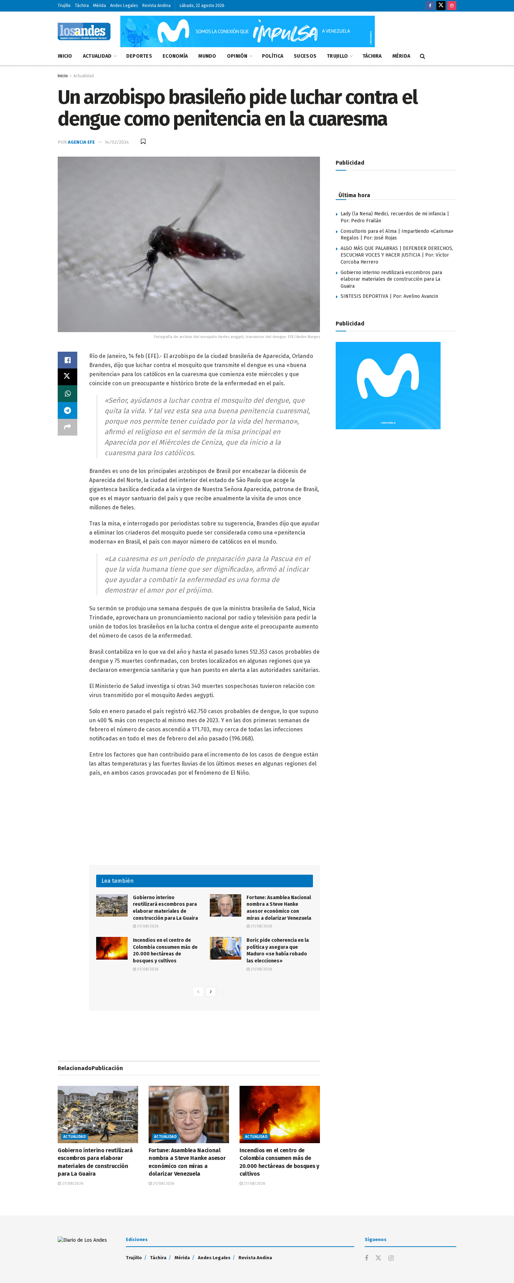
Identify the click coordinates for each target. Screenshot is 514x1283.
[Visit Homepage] (84, 31)
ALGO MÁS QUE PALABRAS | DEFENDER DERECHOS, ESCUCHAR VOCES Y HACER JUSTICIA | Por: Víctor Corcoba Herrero (397, 255)
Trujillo (64, 5)
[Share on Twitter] (67, 376)
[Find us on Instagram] (451, 6)
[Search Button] (422, 56)
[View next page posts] (211, 992)
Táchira (82, 5)
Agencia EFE (81, 142)
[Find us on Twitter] (440, 6)
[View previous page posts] (198, 992)
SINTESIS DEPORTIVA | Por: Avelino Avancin (389, 296)
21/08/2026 (147, 926)
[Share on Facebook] (67, 360)
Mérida (99, 5)
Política (272, 56)
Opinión (237, 56)
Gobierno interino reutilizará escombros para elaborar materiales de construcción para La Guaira (391, 279)
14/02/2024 (117, 142)
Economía (175, 56)
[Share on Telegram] (67, 410)
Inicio (65, 56)
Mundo (207, 56)
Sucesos (305, 56)
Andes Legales (124, 5)
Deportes (139, 56)
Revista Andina (156, 5)
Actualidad (97, 56)
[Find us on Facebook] (430, 6)
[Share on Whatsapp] (67, 393)
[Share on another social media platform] (67, 427)
